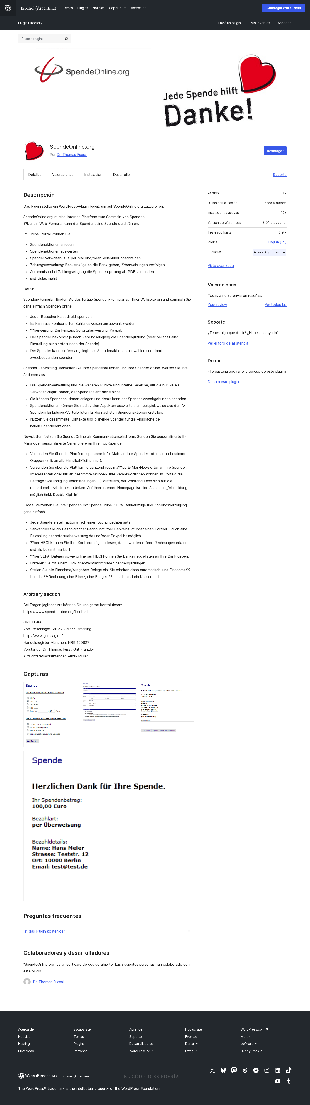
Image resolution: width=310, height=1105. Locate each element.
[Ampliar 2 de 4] (130, 688)
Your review (217, 304)
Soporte (280, 174)
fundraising (261, 252)
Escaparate (82, 1029)
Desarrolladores (141, 1044)
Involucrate (193, 1029)
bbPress (249, 1044)
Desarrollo (121, 174)
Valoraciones (63, 174)
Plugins (79, 1044)
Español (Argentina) (76, 1076)
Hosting (24, 1044)
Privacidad (26, 1051)
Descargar (275, 151)
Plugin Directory (30, 23)
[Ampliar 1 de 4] (72, 688)
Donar (191, 1044)
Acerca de (26, 1029)
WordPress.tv (141, 1051)
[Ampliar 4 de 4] (188, 757)
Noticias (24, 1037)
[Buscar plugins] (66, 38)
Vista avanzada (221, 265)
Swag (191, 1051)
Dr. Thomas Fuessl (72, 154)
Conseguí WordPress (283, 8)
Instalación (93, 174)
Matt (246, 1037)
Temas (79, 1037)
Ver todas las (276, 304)
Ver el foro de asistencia (228, 343)
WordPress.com (254, 1029)
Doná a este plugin (223, 381)
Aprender (136, 1029)
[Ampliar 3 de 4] (188, 688)
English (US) (277, 242)
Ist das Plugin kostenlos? (44, 931)
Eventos (191, 1037)
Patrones (80, 1051)
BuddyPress (252, 1051)
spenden (279, 252)
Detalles (35, 174)
